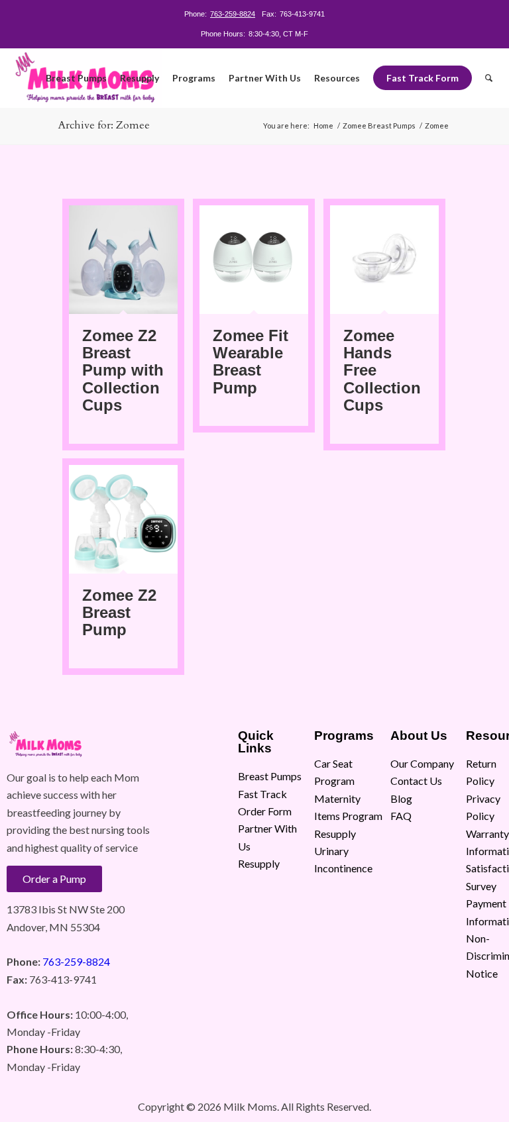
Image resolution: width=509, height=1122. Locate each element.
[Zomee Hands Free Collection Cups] (384, 259)
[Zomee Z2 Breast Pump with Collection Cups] (123, 259)
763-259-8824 (232, 14)
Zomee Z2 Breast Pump (119, 612)
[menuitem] (76, 78)
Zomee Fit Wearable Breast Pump (250, 362)
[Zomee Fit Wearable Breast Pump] (253, 259)
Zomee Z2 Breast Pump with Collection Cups (123, 371)
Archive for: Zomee (104, 125)
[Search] (489, 78)
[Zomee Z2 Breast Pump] (123, 519)
